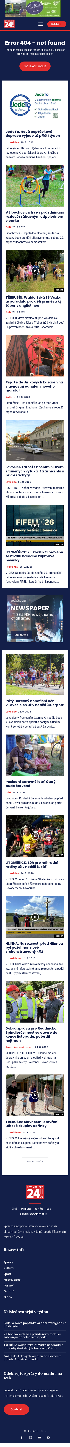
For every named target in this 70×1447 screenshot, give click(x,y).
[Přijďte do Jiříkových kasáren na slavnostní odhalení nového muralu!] (35, 355)
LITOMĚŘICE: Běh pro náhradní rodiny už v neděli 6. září (32, 864)
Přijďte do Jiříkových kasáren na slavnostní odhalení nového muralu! (34, 386)
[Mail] (39, 1437)
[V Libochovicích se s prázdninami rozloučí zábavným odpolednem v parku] (35, 186)
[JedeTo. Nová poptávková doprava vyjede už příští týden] (35, 105)
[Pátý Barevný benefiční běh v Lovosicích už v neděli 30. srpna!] (35, 674)
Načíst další (34, 1161)
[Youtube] (48, 1437)
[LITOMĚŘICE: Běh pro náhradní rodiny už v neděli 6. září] (35, 836)
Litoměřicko (13, 958)
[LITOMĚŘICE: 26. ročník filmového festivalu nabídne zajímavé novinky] (35, 525)
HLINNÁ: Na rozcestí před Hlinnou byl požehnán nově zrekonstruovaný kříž (34, 947)
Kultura (10, 397)
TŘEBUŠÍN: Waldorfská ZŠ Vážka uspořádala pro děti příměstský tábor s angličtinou (34, 301)
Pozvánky (12, 566)
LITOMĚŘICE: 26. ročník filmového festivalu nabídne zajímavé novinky (34, 556)
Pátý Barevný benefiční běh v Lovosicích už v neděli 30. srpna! (35, 703)
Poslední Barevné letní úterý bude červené (31, 783)
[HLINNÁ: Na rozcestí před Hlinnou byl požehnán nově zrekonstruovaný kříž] (35, 917)
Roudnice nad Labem (19, 1047)
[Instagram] (30, 1437)
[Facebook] (21, 1437)
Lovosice (11, 482)
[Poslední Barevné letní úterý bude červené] (35, 755)
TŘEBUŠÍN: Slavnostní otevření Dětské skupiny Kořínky (32, 1123)
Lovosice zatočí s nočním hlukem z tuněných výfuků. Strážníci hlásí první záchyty (35, 471)
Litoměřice (12, 142)
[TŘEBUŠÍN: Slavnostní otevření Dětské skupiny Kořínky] (35, 1095)
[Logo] (9, 24)
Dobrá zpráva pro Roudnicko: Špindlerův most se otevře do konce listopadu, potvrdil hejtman (31, 1034)
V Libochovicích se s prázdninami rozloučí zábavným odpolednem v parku (35, 216)
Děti (8, 227)
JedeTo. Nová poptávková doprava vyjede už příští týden (33, 133)
